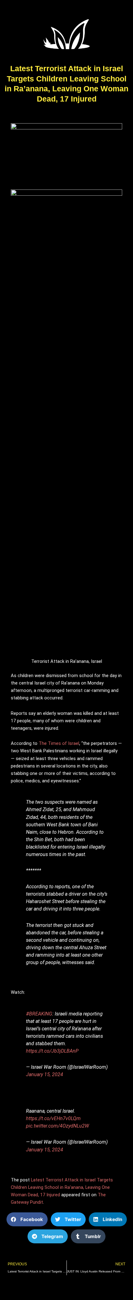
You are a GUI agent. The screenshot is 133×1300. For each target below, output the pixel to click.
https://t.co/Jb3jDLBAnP (52, 1051)
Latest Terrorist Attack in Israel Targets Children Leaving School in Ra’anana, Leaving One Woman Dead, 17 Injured (62, 1187)
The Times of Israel (59, 743)
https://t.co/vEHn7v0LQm (53, 1118)
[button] (27, 1219)
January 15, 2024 (44, 1074)
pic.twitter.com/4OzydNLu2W (57, 1126)
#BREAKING (39, 1014)
